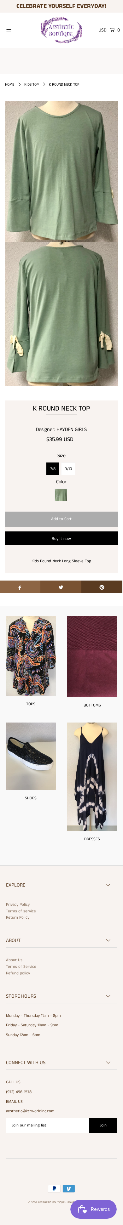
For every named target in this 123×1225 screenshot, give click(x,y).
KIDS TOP (31, 84)
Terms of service (21, 911)
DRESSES (92, 839)
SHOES (31, 798)
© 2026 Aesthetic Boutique (46, 1202)
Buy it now (61, 539)
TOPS (30, 704)
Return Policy (17, 918)
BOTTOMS (92, 705)
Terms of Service (21, 967)
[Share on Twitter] (60, 587)
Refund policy (18, 973)
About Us (14, 960)
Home (9, 84)
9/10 (68, 469)
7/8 (53, 469)
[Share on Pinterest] (101, 587)
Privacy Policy (18, 905)
